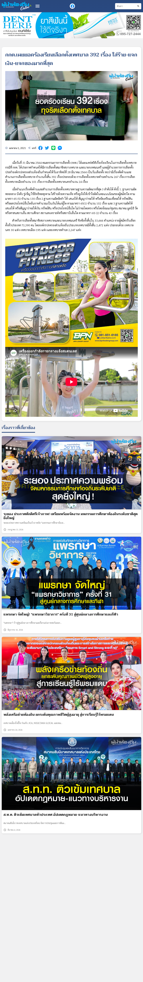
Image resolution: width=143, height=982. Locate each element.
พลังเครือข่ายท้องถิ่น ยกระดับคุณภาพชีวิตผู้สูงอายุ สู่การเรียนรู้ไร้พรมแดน (58, 715)
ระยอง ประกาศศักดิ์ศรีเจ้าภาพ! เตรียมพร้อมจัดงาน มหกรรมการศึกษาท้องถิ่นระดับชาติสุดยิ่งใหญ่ (70, 516)
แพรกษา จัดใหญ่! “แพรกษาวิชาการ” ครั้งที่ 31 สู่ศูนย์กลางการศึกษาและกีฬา (60, 614)
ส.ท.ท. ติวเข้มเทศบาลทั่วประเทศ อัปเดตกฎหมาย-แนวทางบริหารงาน (55, 815)
